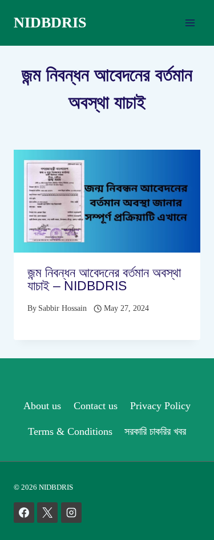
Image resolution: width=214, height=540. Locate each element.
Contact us (96, 405)
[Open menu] (189, 22)
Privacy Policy (160, 405)
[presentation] (107, 201)
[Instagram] (71, 512)
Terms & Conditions (70, 431)
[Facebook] (24, 512)
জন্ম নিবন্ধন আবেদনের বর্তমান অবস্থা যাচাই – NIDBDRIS (104, 279)
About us (42, 405)
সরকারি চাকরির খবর (155, 431)
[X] (47, 512)
